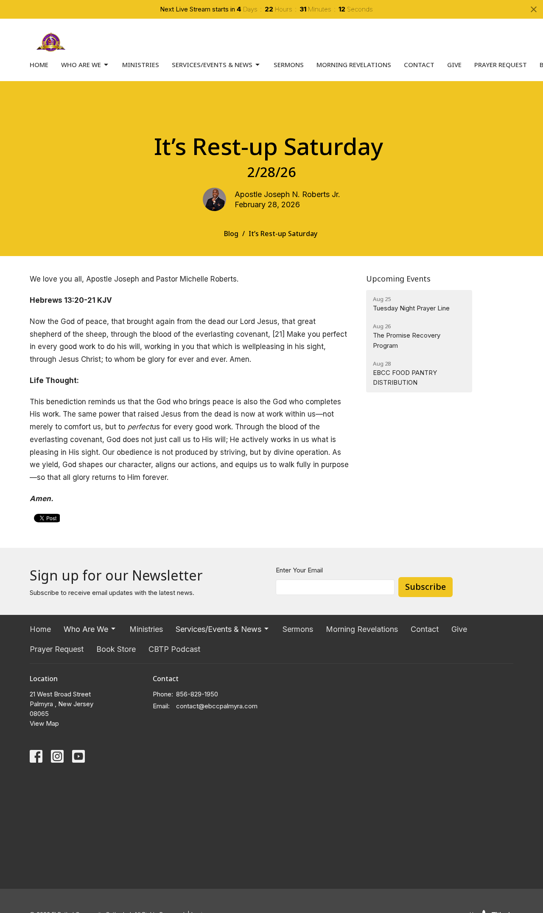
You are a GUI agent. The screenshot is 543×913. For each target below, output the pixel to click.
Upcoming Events (398, 278)
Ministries (140, 64)
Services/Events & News (212, 64)
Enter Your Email (299, 570)
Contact (419, 64)
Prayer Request (500, 64)
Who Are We (81, 64)
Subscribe (425, 586)
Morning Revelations (353, 64)
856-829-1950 (197, 694)
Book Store (116, 649)
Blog (231, 233)
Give (454, 64)
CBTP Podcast (174, 649)
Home (39, 64)
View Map (44, 723)
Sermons (289, 64)
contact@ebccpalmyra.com (217, 706)
